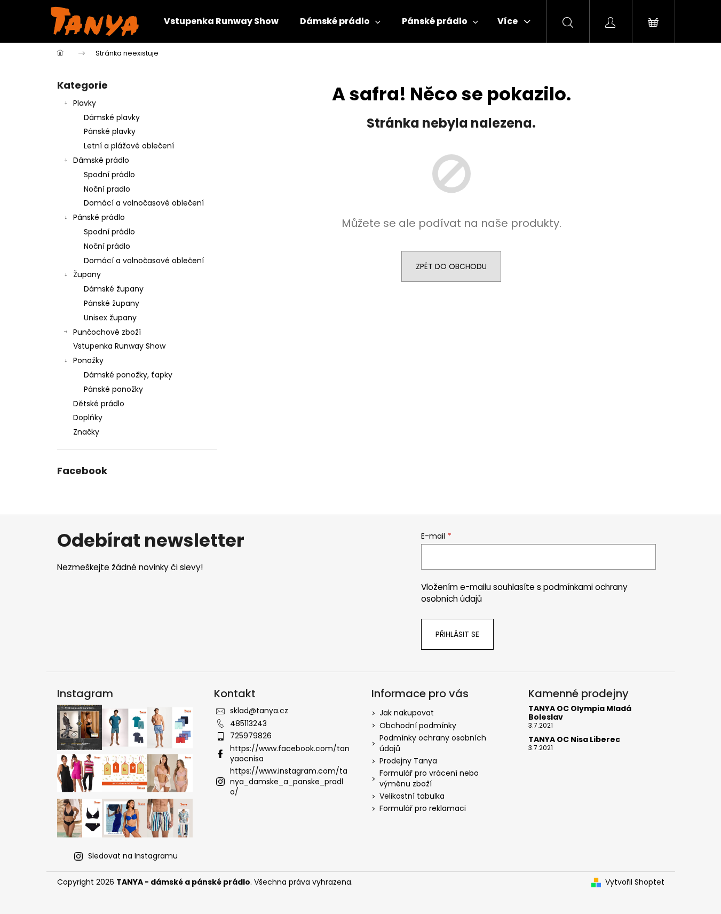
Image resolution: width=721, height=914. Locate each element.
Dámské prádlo (101, 160)
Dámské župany (114, 288)
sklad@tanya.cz (259, 710)
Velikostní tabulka (412, 796)
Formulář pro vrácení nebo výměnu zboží (429, 778)
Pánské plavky (110, 131)
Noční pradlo (107, 189)
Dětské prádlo (98, 403)
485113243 (248, 723)
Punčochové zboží (107, 332)
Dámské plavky (112, 117)
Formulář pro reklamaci (422, 808)
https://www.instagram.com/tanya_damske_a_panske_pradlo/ (288, 781)
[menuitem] (221, 21)
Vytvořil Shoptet (634, 882)
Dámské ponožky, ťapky (128, 374)
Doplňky (87, 417)
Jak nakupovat (406, 712)
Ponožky (88, 360)
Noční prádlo (107, 246)
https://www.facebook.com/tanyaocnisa (290, 753)
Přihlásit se (457, 634)
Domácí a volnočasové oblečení (144, 203)
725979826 (251, 735)
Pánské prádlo (99, 217)
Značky (86, 432)
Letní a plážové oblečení (129, 145)
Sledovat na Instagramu (133, 855)
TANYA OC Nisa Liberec (574, 740)
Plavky (84, 103)
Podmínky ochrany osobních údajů (432, 742)
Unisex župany (110, 317)
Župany (87, 274)
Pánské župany (111, 303)
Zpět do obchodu (451, 266)
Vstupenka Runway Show (119, 346)
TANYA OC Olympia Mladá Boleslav (579, 713)
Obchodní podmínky (417, 725)
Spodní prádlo (109, 174)
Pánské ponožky (113, 389)
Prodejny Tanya (408, 760)
